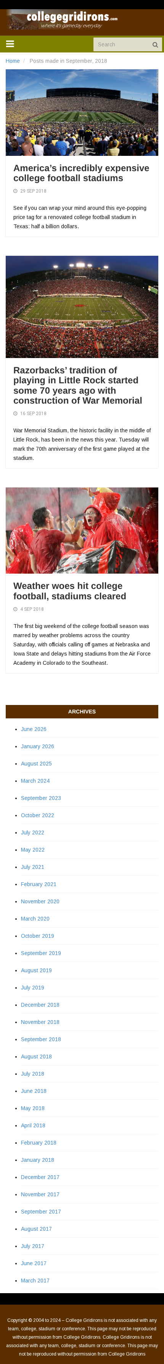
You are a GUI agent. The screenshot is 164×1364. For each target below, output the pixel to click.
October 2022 (37, 815)
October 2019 (37, 936)
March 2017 (35, 1280)
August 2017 (36, 1229)
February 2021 (38, 884)
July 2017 (32, 1246)
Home (13, 61)
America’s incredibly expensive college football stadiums (81, 173)
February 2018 (38, 1143)
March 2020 (35, 919)
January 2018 (37, 1160)
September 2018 (41, 1039)
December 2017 (40, 1177)
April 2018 (33, 1125)
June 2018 (34, 1091)
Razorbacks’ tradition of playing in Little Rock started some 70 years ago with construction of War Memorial (77, 385)
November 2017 (40, 1194)
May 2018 (33, 1108)
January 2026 (37, 746)
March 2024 (35, 781)
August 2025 (36, 764)
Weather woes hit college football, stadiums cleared (69, 591)
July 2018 (32, 1074)
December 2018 (40, 1005)
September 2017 (41, 1212)
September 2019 (41, 953)
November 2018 (40, 1022)
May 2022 (33, 850)
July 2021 (32, 867)
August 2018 (36, 1056)
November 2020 (40, 901)
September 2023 (41, 798)
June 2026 (34, 729)
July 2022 (32, 832)
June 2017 (34, 1263)
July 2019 (32, 988)
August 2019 (36, 970)
